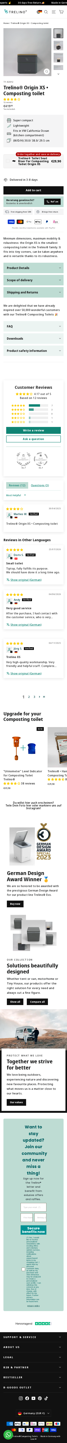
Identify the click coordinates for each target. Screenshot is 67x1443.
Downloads (15, 338)
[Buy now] (22, 846)
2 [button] (29, 697)
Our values (16, 1102)
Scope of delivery (19, 280)
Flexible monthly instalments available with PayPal (33, 228)
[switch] (33, 161)
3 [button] (34, 697)
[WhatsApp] (8, 1435)
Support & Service (19, 1337)
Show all (15, 1001)
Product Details (18, 268)
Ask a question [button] (33, 439)
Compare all (37, 1001)
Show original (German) (26, 580)
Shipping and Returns (22, 292)
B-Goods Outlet (17, 1387)
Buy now (15, 903)
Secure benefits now (33, 1230)
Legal (8, 1357)
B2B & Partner (16, 1367)
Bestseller (13, 1377)
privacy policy (33, 1306)
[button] (11, 99)
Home (6, 23)
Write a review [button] (33, 430)
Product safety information (27, 351)
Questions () (40, 485)
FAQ (10, 326)
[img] (14, 509)
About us (11, 1347)
